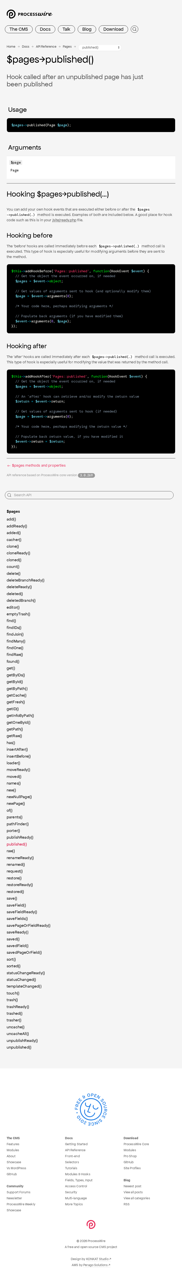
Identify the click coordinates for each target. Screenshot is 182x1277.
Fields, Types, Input (79, 1180)
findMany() (16, 641)
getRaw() (14, 735)
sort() (11, 959)
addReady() (17, 526)
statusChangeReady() (26, 972)
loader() (13, 763)
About (11, 1156)
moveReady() (18, 769)
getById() (15, 681)
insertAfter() (17, 749)
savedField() (17, 945)
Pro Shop (130, 1156)
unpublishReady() (22, 1040)
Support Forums (18, 1192)
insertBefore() (19, 756)
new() (11, 790)
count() (13, 566)
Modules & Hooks (77, 1174)
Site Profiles (132, 1168)
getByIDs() (16, 675)
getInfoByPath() (20, 715)
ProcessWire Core (136, 1144)
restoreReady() (20, 884)
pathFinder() (18, 824)
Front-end (72, 1156)
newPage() (16, 803)
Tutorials (71, 1168)
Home (11, 47)
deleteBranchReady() (25, 580)
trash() (12, 999)
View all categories (137, 1198)
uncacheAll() (18, 1033)
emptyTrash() (18, 614)
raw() (11, 850)
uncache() (15, 1027)
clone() (13, 546)
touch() (13, 993)
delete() (13, 573)
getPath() (15, 729)
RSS (127, 1204)
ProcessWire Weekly (21, 1204)
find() (11, 620)
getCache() (17, 695)
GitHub (12, 1174)
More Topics (74, 1204)
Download (113, 29)
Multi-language (76, 1198)
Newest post (133, 1186)
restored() (15, 891)
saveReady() (17, 932)
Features (13, 1144)
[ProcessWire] (29, 15)
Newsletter (14, 1198)
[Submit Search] (134, 29)
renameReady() (20, 857)
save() (12, 898)
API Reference (46, 47)
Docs (45, 29)
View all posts (133, 1192)
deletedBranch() (21, 600)
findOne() (15, 647)
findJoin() (15, 634)
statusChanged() (21, 979)
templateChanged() (24, 986)
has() (11, 742)
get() (11, 668)
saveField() (16, 905)
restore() (14, 878)
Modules (13, 1150)
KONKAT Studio (97, 1259)
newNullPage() (19, 796)
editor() (13, 607)
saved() (13, 939)
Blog (86, 29)
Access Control (76, 1186)
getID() (13, 708)
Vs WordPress (16, 1168)
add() (11, 519)
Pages (67, 47)
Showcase (14, 1162)
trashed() (14, 1013)
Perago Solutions (95, 1265)
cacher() (14, 539)
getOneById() (18, 722)
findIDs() (14, 627)
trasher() (14, 1020)
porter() (13, 830)
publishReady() (20, 837)
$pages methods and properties (38, 465)
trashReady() (18, 1006)
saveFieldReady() (22, 911)
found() (13, 661)
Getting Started (76, 1144)
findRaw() (15, 654)
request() (15, 871)
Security (71, 1192)
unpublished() (19, 1047)
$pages (13, 511)
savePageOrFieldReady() (29, 925)
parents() (14, 817)
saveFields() (17, 918)
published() (17, 844)
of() (10, 810)
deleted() (15, 593)
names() (14, 783)
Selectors (72, 1162)
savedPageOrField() (24, 952)
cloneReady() (18, 553)
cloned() (14, 559)
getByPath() (17, 688)
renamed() (16, 864)
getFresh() (16, 702)
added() (14, 532)
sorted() (13, 966)
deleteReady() (19, 586)
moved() (14, 776)
